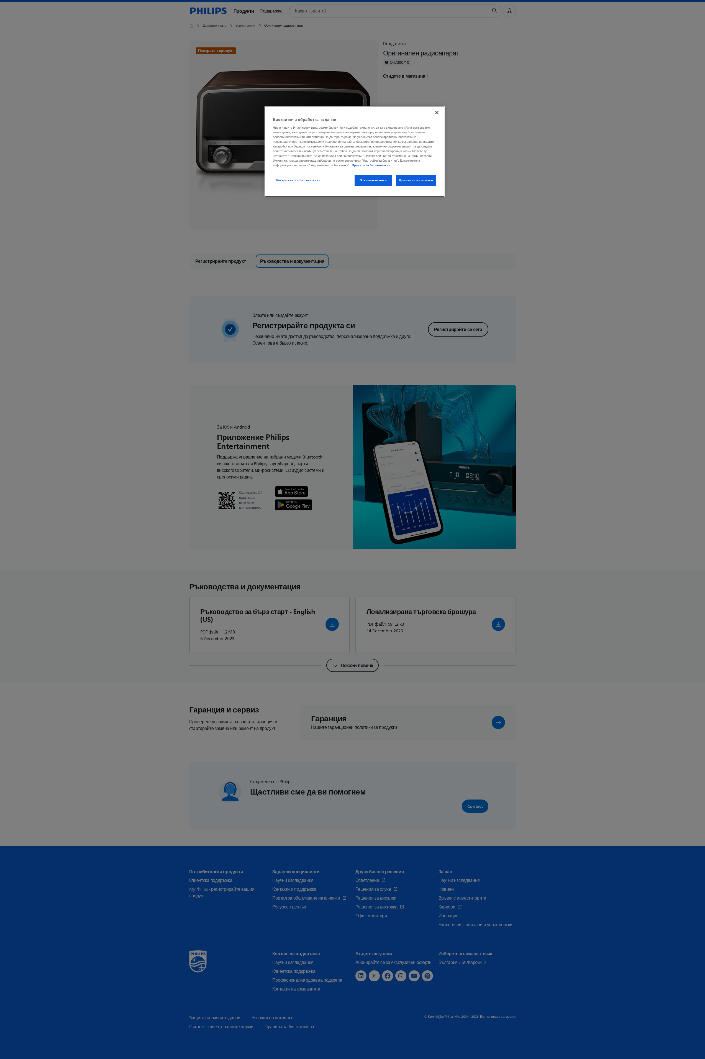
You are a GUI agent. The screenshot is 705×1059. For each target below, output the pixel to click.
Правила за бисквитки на (371, 165)
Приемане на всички (416, 180)
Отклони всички (373, 180)
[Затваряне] (437, 112)
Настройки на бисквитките (298, 180)
